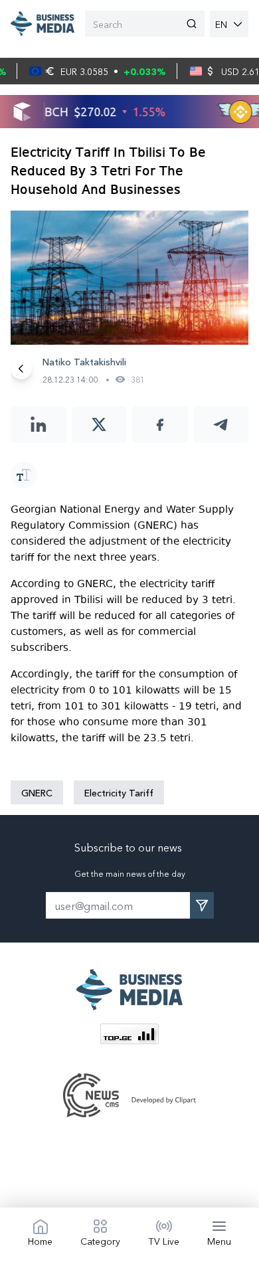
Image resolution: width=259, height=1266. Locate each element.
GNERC (36, 792)
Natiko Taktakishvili (84, 361)
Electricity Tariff (118, 792)
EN (221, 24)
